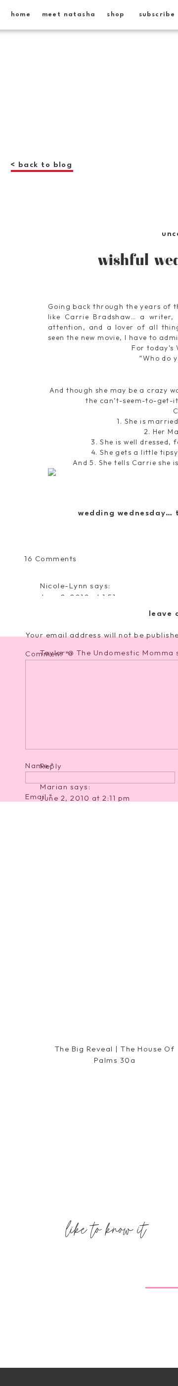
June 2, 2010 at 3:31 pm (86, 1088)
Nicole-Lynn (64, 585)
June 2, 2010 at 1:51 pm (85, 597)
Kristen (54, 1077)
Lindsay (55, 1211)
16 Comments (50, 558)
